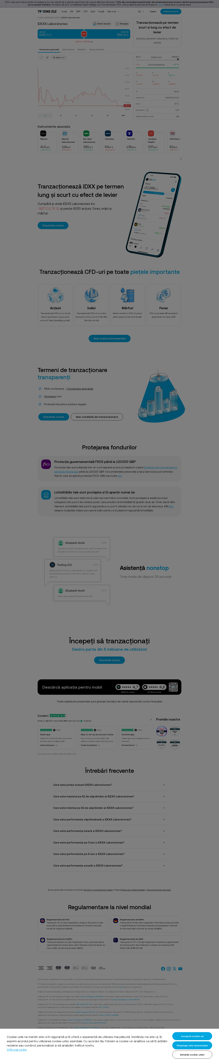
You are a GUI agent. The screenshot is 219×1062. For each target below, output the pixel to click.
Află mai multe (17, 1049)
